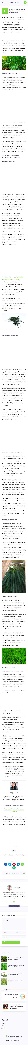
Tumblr (3, 1029)
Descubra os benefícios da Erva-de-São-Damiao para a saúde (17, 958)
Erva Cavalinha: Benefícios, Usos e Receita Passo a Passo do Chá (16, 981)
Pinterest (3, 1027)
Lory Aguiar (17, 887)
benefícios (9, 855)
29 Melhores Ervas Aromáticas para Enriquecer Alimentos (16, 974)
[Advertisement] (14, 106)
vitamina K (18, 135)
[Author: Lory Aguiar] (9, 887)
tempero (23, 855)
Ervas (14, 850)
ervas (19, 855)
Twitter (3, 1025)
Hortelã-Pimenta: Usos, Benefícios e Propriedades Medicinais (16, 966)
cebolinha (15, 855)
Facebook (3, 1023)
